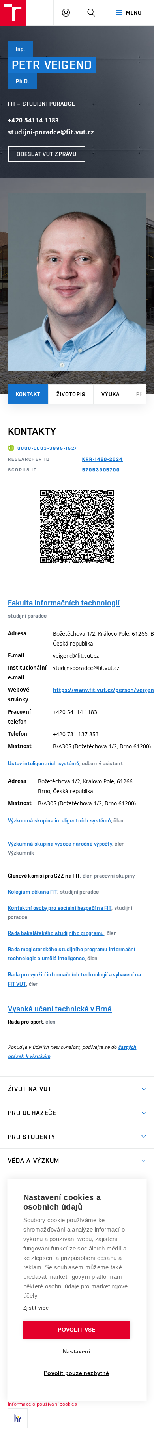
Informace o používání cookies (42, 1404)
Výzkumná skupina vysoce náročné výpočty (60, 843)
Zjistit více (36, 1308)
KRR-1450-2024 (102, 459)
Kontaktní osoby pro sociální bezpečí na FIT (59, 908)
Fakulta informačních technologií (64, 602)
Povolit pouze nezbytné (76, 1373)
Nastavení (76, 1351)
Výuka (110, 394)
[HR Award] (18, 1418)
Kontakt (28, 394)
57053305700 (101, 470)
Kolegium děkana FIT (32, 892)
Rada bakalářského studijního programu (56, 933)
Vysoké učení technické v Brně (60, 1008)
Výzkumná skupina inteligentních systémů (59, 820)
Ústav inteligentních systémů (43, 763)
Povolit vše (76, 1330)
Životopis (70, 394)
